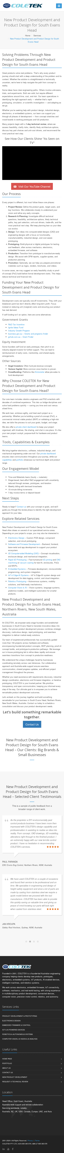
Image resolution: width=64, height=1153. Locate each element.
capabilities (7, 459)
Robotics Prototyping (17, 581)
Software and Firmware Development (24, 544)
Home (27, 35)
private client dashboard (26, 426)
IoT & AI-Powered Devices (13, 1056)
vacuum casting (26, 562)
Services (37, 35)
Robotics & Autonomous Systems (17, 1061)
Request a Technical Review (15, 1108)
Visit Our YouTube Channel (34, 186)
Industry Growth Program (19, 330)
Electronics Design (16, 537)
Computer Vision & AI (17, 587)
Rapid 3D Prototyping (17, 559)
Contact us (21, 506)
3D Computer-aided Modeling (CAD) (23, 553)
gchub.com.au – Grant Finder (20, 336)
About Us (6, 1095)
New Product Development (14, 1104)
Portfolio (7, 1090)
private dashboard (48, 453)
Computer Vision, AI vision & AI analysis (19, 1065)
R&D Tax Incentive (16, 324)
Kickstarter (39, 371)
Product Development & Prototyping (19, 1043)
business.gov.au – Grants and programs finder (28, 333)
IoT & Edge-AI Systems (18, 575)
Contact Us (32, 724)
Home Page (7, 1085)
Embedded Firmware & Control (16, 1052)
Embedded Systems (17, 568)
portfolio (19, 459)
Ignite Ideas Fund (15, 327)
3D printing (47, 559)
